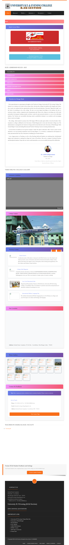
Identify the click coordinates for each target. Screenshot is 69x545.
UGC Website (14, 524)
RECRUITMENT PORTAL (35, 48)
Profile (22, 13)
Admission (31, 13)
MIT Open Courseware (16, 529)
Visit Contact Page (35, 414)
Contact (49, 13)
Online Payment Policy (32, 543)
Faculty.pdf (8, 428)
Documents (40, 13)
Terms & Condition (51, 543)
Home (8, 13)
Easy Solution (28, 539)
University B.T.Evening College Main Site (20, 519)
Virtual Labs (14, 531)
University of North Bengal (17, 520)
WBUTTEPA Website (16, 526)
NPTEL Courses (14, 527)
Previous (55, 250)
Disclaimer (42, 543)
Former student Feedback (35, 472)
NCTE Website (14, 522)
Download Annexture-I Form (35, 56)
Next (60, 250)
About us (15, 13)
